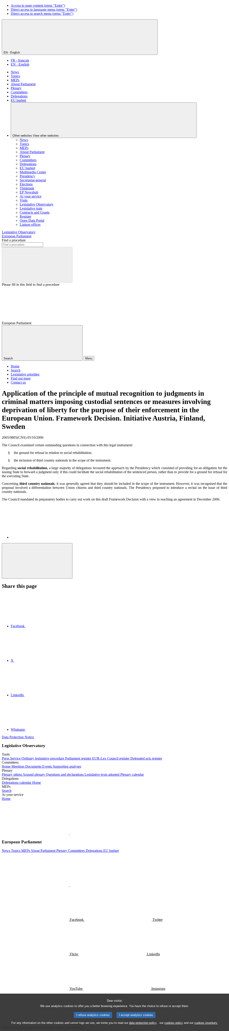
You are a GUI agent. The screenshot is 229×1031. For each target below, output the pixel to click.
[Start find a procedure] (37, 265)
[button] (69, 833)
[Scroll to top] (37, 561)
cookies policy (173, 1023)
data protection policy (143, 1023)
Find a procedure (14, 240)
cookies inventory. (206, 1023)
